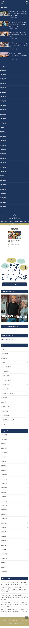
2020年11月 (3, 96)
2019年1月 (3, 162)
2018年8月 (3, 184)
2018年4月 (3, 202)
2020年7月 (3, 101)
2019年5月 (3, 145)
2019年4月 (3, 149)
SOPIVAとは (12, 620)
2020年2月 (3, 123)
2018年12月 (3, 167)
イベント (3, 349)
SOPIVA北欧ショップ (5, 620)
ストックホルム (5, 371)
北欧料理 (3, 402)
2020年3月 (3, 118)
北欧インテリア (5, 389)
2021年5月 (3, 70)
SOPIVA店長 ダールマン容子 (17, 584)
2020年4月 (3, 114)
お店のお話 (16, 221)
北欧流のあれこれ (6, 411)
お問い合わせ (24, 620)
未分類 (3, 424)
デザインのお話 (5, 375)
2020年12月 (3, 92)
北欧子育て (4, 397)
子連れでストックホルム (7, 419)
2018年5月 (3, 198)
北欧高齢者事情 (5, 415)
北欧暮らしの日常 (4, 221)
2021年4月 (3, 74)
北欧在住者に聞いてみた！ (8, 393)
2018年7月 (3, 189)
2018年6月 (3, 193)
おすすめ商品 (4, 353)
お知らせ (10, 221)
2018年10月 (3, 175)
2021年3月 (3, 79)
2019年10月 (3, 131)
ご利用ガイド (18, 620)
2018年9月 (3, 180)
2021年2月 (3, 83)
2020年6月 (3, 105)
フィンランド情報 (6, 380)
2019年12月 (3, 127)
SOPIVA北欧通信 (14, 623)
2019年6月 (3, 140)
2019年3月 (3, 154)
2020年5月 (3, 109)
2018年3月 (3, 206)
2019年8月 (3, 136)
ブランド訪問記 (5, 384)
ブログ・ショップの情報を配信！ (10, 326)
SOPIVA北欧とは (14, 284)
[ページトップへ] (26, 617)
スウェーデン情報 (6, 366)
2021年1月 (3, 87)
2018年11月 (3, 171)
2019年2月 (3, 158)
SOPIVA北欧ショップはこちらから (15, 223)
